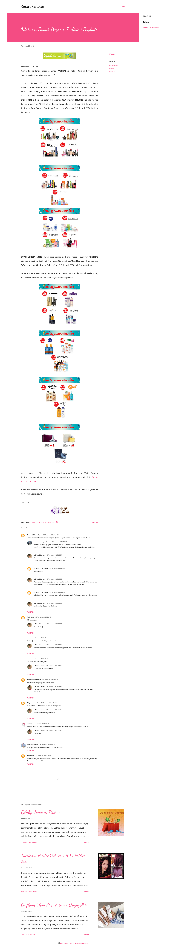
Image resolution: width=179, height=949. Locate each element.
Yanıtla (30, 612)
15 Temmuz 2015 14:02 (54, 603)
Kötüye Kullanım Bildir (151, 27)
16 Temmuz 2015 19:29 (47, 744)
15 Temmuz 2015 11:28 (51, 535)
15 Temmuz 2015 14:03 (54, 645)
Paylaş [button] (112, 54)
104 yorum (32, 891)
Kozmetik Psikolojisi (34, 535)
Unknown (30, 617)
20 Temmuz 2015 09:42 (54, 710)
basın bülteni (113, 65)
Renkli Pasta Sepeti (34, 679)
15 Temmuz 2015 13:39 (57, 592)
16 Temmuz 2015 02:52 (48, 703)
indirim (111, 68)
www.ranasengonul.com (42, 542)
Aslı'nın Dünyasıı (32, 6)
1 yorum (31, 935)
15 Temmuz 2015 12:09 (57, 568)
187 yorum (32, 842)
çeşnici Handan (32, 744)
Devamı (87, 842)
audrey (29, 724)
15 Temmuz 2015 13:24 (40, 638)
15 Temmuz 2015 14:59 (54, 686)
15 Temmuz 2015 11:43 (43, 617)
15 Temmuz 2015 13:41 (40, 659)
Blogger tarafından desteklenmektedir (74, 943)
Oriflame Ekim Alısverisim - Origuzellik (54, 905)
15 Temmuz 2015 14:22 (50, 679)
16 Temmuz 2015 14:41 (41, 724)
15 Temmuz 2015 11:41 (59, 542)
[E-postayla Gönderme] (57, 522)
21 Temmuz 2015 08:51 (43, 755)
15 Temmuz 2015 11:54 (54, 555)
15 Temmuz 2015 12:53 (54, 579)
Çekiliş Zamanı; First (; (40, 812)
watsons (111, 71)
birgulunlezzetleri (33, 703)
